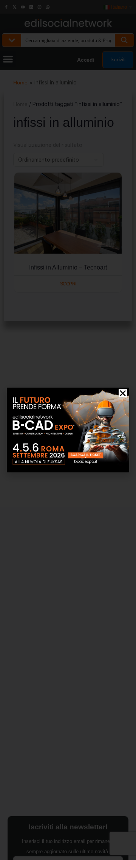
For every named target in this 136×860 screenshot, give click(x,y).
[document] (68, 430)
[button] (123, 393)
